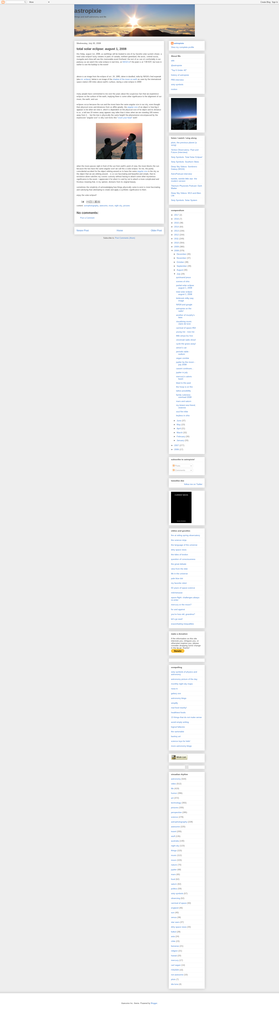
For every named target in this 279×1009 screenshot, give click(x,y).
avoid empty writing (180, 722)
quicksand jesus (183, 277)
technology (176, 803)
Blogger (154, 1003)
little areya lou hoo (184, 336)
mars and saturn (183, 401)
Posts (177, 466)
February (181, 436)
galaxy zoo (176, 693)
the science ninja (178, 540)
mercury (175, 960)
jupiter (174, 869)
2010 (176, 243)
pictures (126, 206)
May (179, 424)
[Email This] (87, 201)
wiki (172, 60)
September (182, 266)
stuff (173, 836)
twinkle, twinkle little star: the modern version (184, 179)
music (173, 855)
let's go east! (177, 619)
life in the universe (179, 573)
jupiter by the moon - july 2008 (185, 363)
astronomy (176, 779)
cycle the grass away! (186, 344)
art (172, 798)
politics (174, 888)
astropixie (87, 11)
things (174, 850)
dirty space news (178, 550)
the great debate (178, 564)
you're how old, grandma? (183, 614)
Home (120, 230)
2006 (176, 449)
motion (174, 89)
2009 (176, 246)
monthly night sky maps (182, 684)
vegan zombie (182, 358)
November (182, 258)
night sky (118, 206)
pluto (173, 979)
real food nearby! (179, 707)
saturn (174, 884)
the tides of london (179, 554)
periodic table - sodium (183, 352)
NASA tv (126, 62)
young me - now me (185, 332)
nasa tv (174, 688)
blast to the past (183, 383)
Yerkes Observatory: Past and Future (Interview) (184, 151)
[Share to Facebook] (96, 201)
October (181, 262)
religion (174, 951)
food (173, 879)
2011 (176, 238)
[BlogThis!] (90, 201)
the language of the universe (184, 545)
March (180, 432)
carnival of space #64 (186, 328)
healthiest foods (178, 712)
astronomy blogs (178, 698)
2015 (176, 223)
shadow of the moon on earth (125, 79)
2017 (176, 215)
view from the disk (179, 569)
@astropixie (176, 65)
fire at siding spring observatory (185, 535)
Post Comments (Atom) (125, 238)
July (179, 274)
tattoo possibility (183, 391)
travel (173, 831)
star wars (175, 922)
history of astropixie (180, 75)
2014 (176, 227)
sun (172, 912)
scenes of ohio (182, 281)
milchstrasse (177, 592)
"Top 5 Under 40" (179, 70)
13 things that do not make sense (186, 717)
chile (173, 941)
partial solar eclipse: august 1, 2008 (185, 286)
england (174, 908)
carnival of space (179, 903)
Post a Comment (87, 218)
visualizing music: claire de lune (184, 322)
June (179, 420)
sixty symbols (177, 84)
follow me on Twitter (193, 484)
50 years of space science (183, 588)
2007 (176, 445)
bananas (175, 946)
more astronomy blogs (181, 746)
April (179, 428)
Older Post (156, 230)
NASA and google (184, 304)
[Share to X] (93, 201)
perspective (176, 812)
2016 (176, 219)
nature (174, 865)
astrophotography (91, 206)
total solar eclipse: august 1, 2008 (184, 293)
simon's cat (181, 347)
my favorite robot (179, 583)
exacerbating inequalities (182, 624)
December (182, 254)
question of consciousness (183, 559)
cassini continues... (185, 368)
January (181, 440)
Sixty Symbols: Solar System (184, 200)
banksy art (176, 736)
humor (174, 793)
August (180, 270)
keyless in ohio (183, 415)
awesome (104, 206)
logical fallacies (178, 727)
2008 (176, 250)
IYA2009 (175, 970)
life (172, 788)
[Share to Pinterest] (98, 201)
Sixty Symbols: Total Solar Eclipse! (186, 157)
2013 (176, 231)
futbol (173, 932)
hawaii (174, 955)
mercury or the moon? (181, 604)
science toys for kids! (180, 741)
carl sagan (176, 965)
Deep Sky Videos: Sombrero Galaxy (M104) (184, 167)
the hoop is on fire (184, 387)
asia (173, 936)
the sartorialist (177, 731)
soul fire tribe (182, 411)
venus (174, 917)
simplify (174, 703)
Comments (180, 470)
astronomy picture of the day (184, 679)
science (174, 817)
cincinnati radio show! (186, 340)
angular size (132, 107)
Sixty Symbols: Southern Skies (185, 162)
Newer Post (83, 230)
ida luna (174, 984)
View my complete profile (182, 47)
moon (111, 206)
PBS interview (177, 80)
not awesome (177, 974)
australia (175, 841)
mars (173, 874)
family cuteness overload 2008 (184, 396)
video (173, 783)
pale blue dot (177, 578)
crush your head (125, 118)
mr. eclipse (85, 79)
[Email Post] (82, 201)
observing (175, 898)
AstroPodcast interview (181, 174)
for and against (178, 609)
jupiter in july (182, 372)
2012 (176, 235)
